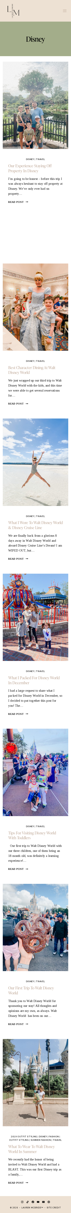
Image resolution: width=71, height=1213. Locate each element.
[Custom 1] (48, 1202)
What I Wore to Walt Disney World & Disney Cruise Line (35, 525)
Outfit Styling (19, 1140)
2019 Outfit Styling (24, 1136)
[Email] (43, 1202)
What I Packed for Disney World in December (34, 680)
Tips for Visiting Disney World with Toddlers (32, 835)
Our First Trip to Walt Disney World (31, 990)
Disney (30, 159)
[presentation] (35, 105)
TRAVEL (40, 159)
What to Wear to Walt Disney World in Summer (31, 1149)
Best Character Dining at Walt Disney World (31, 370)
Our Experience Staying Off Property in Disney (30, 168)
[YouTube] (38, 1202)
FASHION (54, 1136)
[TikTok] (27, 1202)
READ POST (18, 202)
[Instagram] (22, 1202)
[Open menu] (64, 11)
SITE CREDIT (54, 1207)
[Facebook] (33, 1202)
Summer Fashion (41, 1140)
